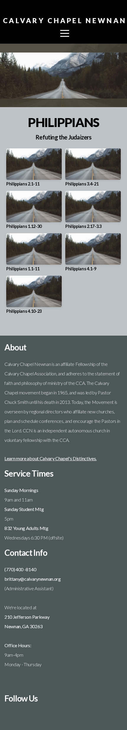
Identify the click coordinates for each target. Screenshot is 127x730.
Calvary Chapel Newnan (64, 20)
